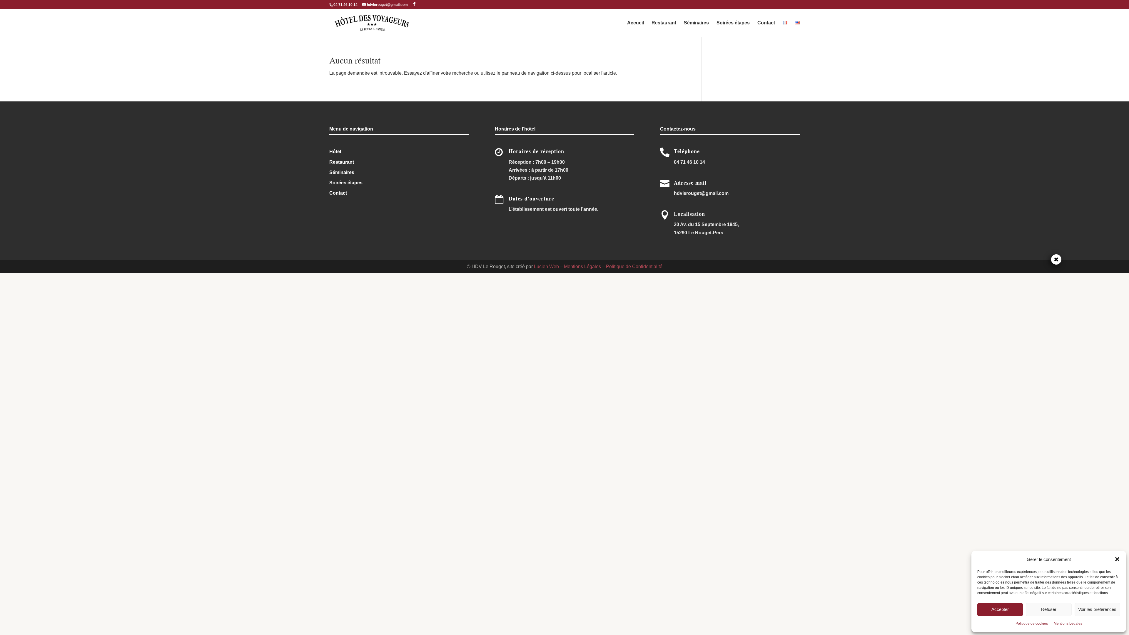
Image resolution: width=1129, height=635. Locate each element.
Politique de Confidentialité (634, 266)
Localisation (689, 214)
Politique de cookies (1032, 623)
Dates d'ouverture (531, 198)
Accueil (635, 23)
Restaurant (664, 23)
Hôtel (335, 151)
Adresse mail (690, 182)
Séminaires (696, 23)
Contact (766, 23)
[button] (1117, 559)
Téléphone (687, 151)
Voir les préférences (1097, 609)
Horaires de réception (536, 151)
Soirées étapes (733, 23)
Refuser (1048, 609)
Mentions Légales (1068, 623)
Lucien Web (546, 266)
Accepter (1000, 609)
